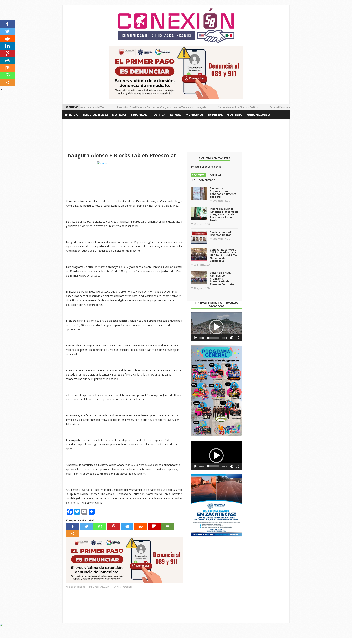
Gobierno (235, 115)
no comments (124, 586)
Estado (175, 115)
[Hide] (1, 89)
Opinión (71, 123)
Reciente (198, 175)
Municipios (195, 115)
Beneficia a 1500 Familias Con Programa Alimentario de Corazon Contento (222, 278)
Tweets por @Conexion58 (206, 166)
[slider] (213, 338)
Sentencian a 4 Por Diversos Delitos (232, 107)
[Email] (167, 526)
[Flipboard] (154, 526)
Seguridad (139, 115)
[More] (72, 533)
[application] (216, 326)
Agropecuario (258, 115)
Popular (216, 175)
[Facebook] (72, 526)
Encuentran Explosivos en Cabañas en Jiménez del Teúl (223, 192)
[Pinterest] (113, 526)
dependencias (77, 586)
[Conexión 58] (176, 25)
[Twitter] (86, 526)
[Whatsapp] (100, 526)
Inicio (74, 115)
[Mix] (7, 68)
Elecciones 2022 (95, 115)
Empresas (215, 115)
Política (158, 115)
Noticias (119, 115)
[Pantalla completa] (237, 338)
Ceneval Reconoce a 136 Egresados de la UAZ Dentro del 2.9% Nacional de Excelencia (223, 255)
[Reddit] (140, 526)
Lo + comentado (204, 180)
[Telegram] (127, 526)
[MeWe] (7, 60)
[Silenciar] (231, 338)
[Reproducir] (195, 338)
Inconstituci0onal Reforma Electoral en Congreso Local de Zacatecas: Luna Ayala (155, 107)
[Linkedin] (7, 46)
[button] (216, 327)
